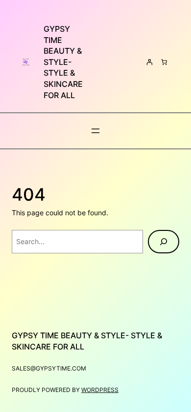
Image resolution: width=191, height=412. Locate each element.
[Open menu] (95, 131)
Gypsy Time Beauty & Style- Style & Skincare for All (63, 62)
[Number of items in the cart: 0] (164, 62)
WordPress (100, 389)
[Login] (149, 62)
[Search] (163, 241)
